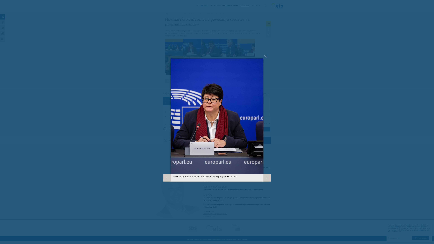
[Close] (265, 56)
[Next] (267, 178)
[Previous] (167, 178)
